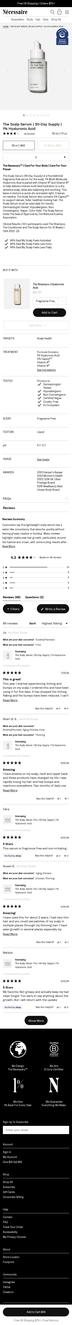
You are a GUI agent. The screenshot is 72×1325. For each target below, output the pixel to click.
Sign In (7, 1152)
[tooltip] (27, 519)
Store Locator (11, 1257)
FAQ (5, 1222)
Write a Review (56, 610)
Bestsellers (17, 19)
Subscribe (9, 1187)
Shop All (56, 19)
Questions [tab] (34, 598)
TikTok (6, 1287)
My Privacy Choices (14, 1237)
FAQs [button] (7, 498)
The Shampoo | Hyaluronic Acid (48, 286)
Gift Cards (9, 1192)
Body (30, 19)
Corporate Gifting (13, 1197)
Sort (32, 623)
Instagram (9, 1282)
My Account (10, 1157)
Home (5, 26)
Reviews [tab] (12, 598)
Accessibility (10, 1232)
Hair (38, 19)
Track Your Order (13, 1227)
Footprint (8, 1262)
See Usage (43, 459)
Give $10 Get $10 (12, 1162)
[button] (7, 70)
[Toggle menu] (67, 12)
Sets (45, 19)
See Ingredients (46, 370)
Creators (8, 1292)
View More (35, 325)
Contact (7, 1217)
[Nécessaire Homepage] (15, 11)
